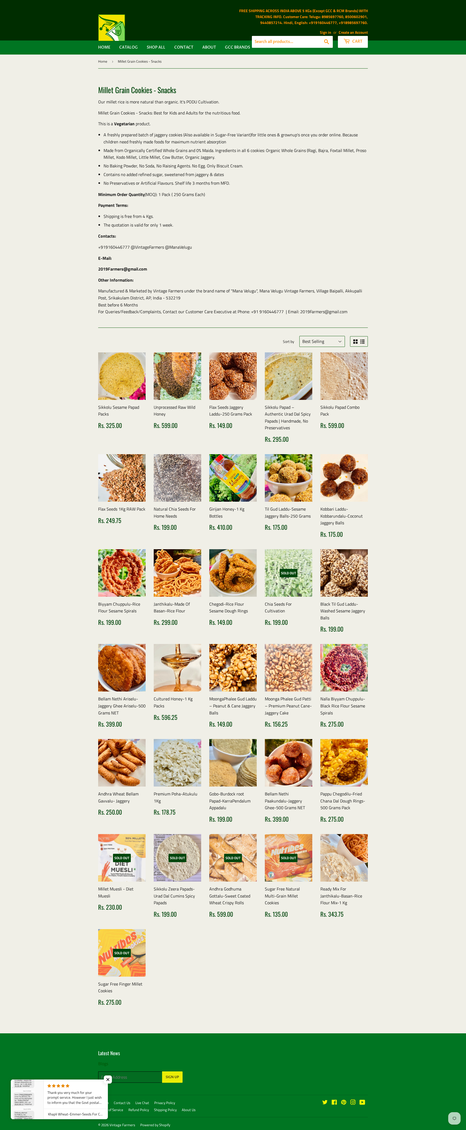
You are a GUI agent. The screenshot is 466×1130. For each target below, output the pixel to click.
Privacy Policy (164, 1102)
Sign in (325, 32)
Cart (356, 41)
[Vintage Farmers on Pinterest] (344, 1102)
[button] (108, 1079)
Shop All (156, 47)
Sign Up (172, 1077)
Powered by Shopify (155, 1125)
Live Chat (142, 1102)
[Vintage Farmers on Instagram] (353, 1102)
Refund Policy (138, 1109)
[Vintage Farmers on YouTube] (362, 1102)
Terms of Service (110, 1109)
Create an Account (353, 32)
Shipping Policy (165, 1109)
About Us (189, 1109)
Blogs (103, 1063)
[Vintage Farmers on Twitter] (325, 1102)
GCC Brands (237, 47)
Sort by (288, 341)
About (209, 47)
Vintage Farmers (122, 1125)
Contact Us (122, 1102)
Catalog (128, 47)
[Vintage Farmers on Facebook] (334, 1102)
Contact (183, 47)
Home (104, 47)
